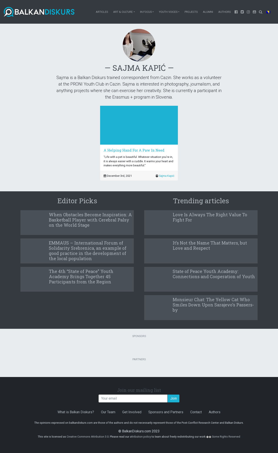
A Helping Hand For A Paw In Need (134, 150)
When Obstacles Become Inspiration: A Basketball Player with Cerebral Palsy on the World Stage (90, 220)
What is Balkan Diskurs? (76, 412)
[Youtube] (248, 12)
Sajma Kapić (166, 175)
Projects (191, 11)
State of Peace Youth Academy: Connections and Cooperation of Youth (214, 273)
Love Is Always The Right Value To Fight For (210, 217)
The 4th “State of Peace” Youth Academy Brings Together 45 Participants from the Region (81, 276)
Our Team (108, 412)
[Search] (260, 12)
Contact (196, 412)
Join (173, 398)
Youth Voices (168, 11)
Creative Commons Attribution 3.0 (88, 436)
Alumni (208, 11)
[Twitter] (242, 12)
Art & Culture (123, 11)
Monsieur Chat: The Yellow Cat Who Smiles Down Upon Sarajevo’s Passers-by (213, 305)
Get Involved (131, 412)
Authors (224, 11)
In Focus (146, 11)
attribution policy (140, 436)
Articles (102, 11)
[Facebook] (236, 12)
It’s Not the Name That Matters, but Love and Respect (210, 245)
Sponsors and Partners (165, 412)
